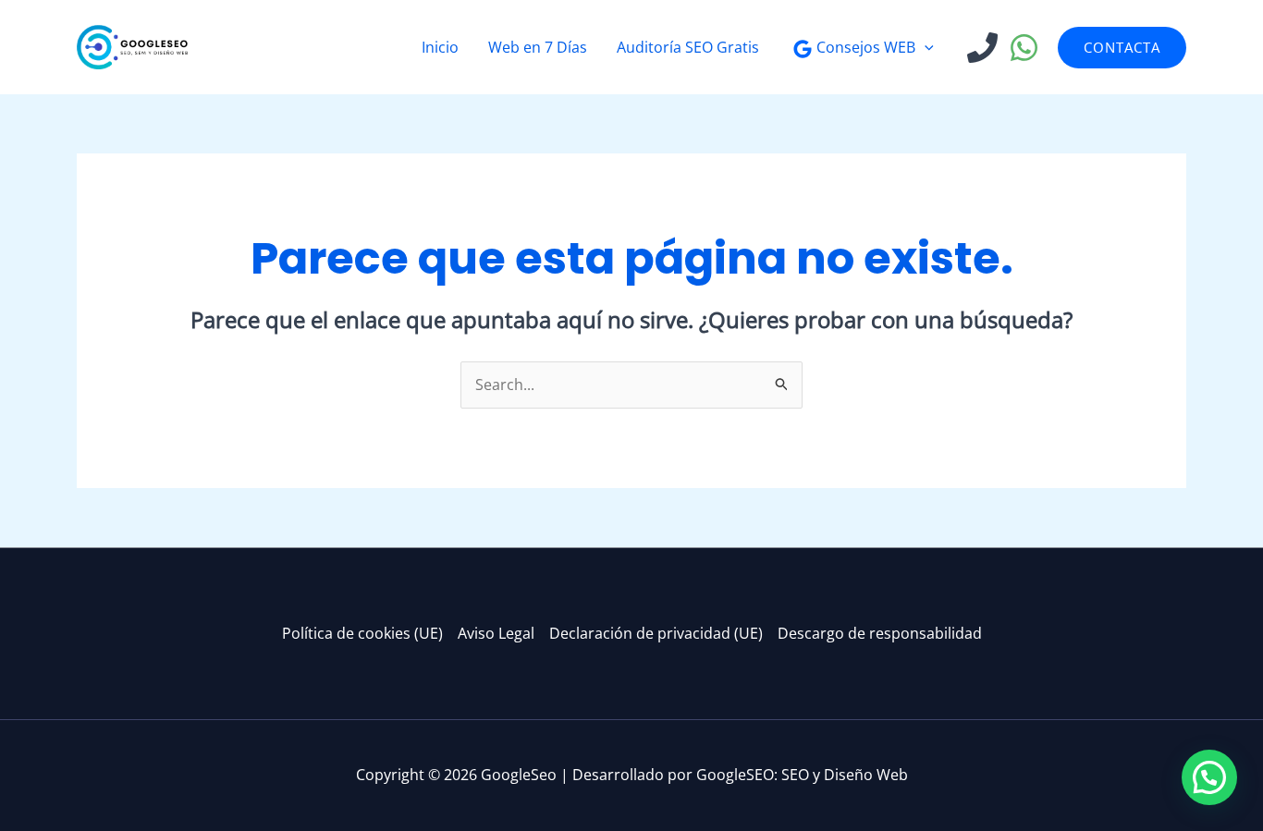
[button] (924, 47)
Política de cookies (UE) (362, 633)
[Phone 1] (982, 47)
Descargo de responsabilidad (880, 633)
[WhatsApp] (1024, 47)
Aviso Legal (496, 633)
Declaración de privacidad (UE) (656, 633)
